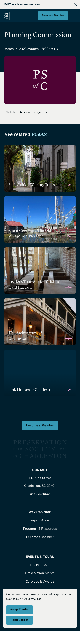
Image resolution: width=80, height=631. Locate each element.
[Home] (6, 15)
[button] (74, 15)
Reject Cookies (19, 620)
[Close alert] (75, 4)
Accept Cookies (19, 609)
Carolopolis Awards (40, 581)
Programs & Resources (40, 528)
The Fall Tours (40, 565)
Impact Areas (39, 520)
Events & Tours (40, 556)
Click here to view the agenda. (26, 112)
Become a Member (53, 15)
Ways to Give (40, 512)
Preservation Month (40, 573)
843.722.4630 (40, 494)
